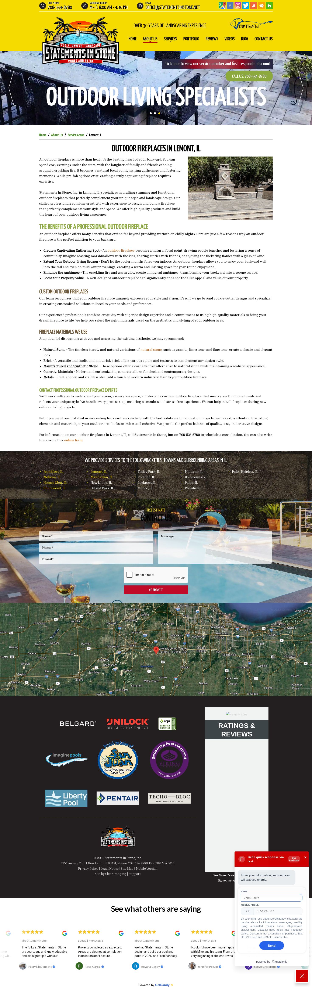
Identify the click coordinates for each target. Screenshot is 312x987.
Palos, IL (191, 482)
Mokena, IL (52, 477)
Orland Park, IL (102, 488)
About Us (150, 39)
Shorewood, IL (54, 488)
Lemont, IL (99, 471)
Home (132, 39)
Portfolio (191, 39)
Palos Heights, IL (244, 471)
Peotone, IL (146, 477)
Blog (244, 39)
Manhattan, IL (101, 477)
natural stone (151, 349)
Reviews (212, 39)
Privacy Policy (88, 868)
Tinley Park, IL (149, 471)
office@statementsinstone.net (172, 7)
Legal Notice (110, 868)
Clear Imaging (115, 874)
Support (135, 874)
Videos (230, 39)
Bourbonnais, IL (197, 477)
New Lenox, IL (101, 482)
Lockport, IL (147, 482)
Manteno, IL (194, 471)
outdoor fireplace (121, 250)
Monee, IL (145, 488)
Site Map (127, 868)
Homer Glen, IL (55, 482)
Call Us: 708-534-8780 (249, 76)
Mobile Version (146, 868)
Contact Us (263, 39)
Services (170, 39)
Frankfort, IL (53, 471)
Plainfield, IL (194, 488)
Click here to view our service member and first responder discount (217, 63)
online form (73, 440)
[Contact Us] (156, 649)
